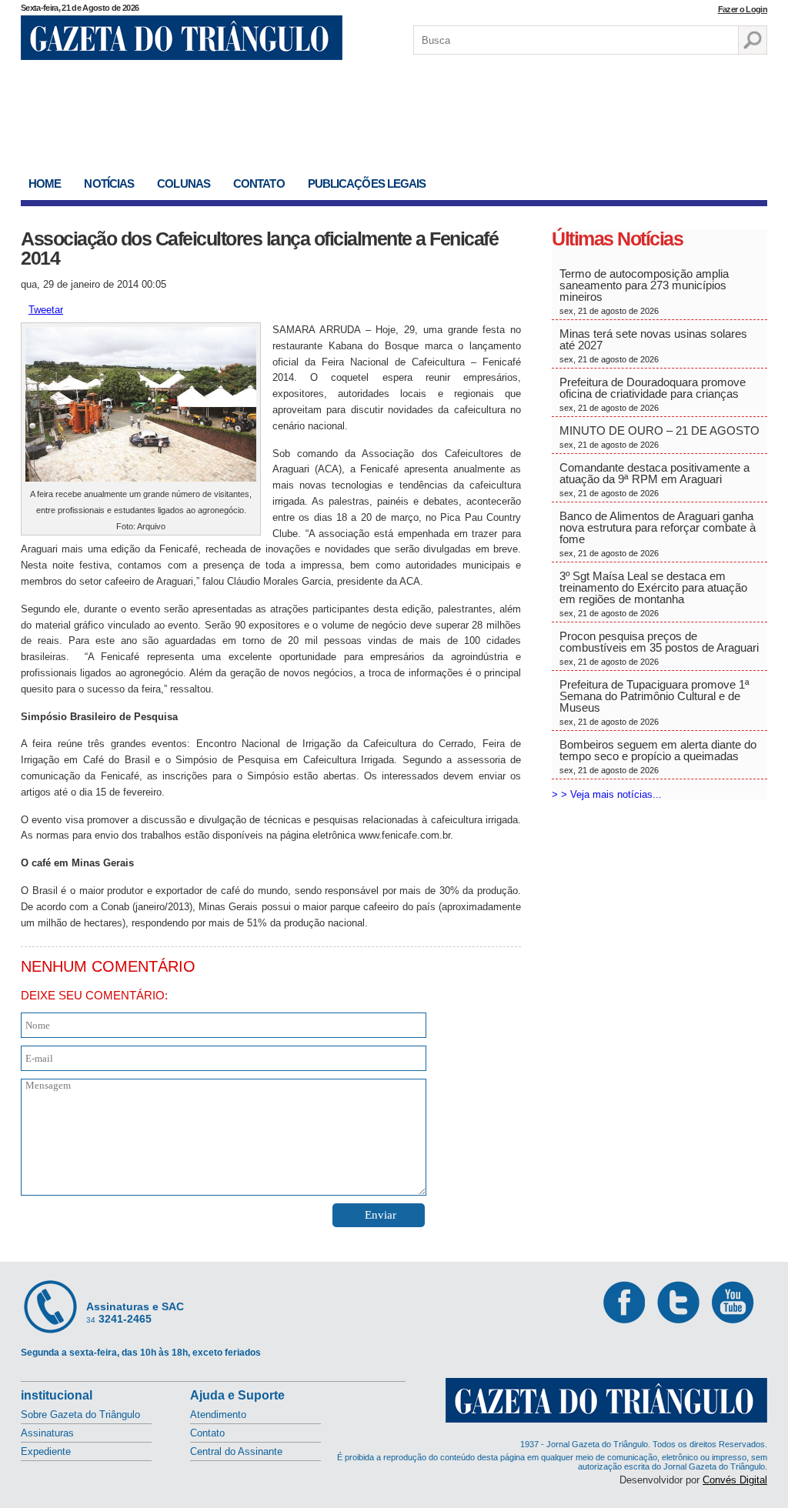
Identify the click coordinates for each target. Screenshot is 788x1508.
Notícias (109, 183)
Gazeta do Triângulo (181, 37)
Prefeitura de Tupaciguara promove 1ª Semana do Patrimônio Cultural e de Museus (654, 702)
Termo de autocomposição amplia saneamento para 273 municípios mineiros (644, 291)
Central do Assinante (236, 1451)
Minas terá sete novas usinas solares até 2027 (653, 345)
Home (44, 183)
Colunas (183, 183)
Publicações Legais (367, 183)
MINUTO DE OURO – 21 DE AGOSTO (659, 436)
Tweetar (45, 309)
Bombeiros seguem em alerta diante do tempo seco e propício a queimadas (657, 756)
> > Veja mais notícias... (607, 794)
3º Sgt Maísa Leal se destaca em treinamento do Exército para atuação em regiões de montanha (653, 593)
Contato (259, 183)
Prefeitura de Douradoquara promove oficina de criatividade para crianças (652, 393)
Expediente (46, 1451)
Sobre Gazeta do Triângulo (80, 1414)
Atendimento (218, 1414)
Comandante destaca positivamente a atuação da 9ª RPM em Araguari (654, 479)
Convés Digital (735, 1480)
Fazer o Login (742, 9)
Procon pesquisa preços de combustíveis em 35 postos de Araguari (659, 647)
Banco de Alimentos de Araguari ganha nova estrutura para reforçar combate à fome (657, 533)
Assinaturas (47, 1433)
